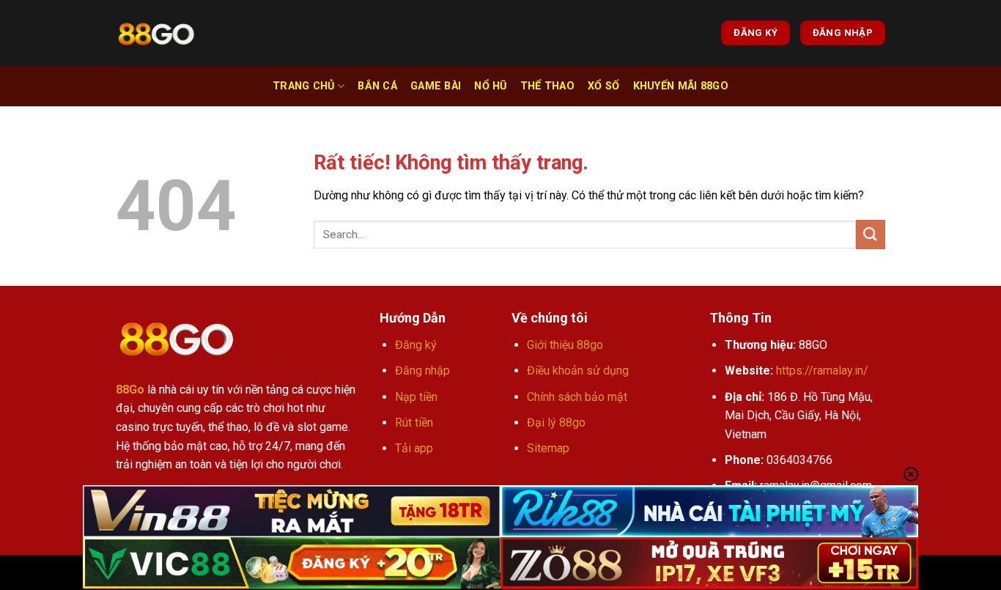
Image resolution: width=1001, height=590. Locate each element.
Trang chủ (304, 86)
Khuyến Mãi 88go (680, 86)
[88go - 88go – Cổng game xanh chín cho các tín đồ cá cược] (156, 33)
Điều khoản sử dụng (578, 370)
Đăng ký (416, 345)
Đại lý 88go (556, 422)
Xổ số (603, 86)
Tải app (414, 448)
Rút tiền (414, 422)
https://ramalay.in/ (822, 370)
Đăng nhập (422, 370)
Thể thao (547, 86)
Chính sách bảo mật (577, 397)
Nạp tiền (416, 397)
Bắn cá (377, 86)
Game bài (435, 86)
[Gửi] (870, 234)
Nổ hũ (490, 86)
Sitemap (548, 448)
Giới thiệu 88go (565, 345)
